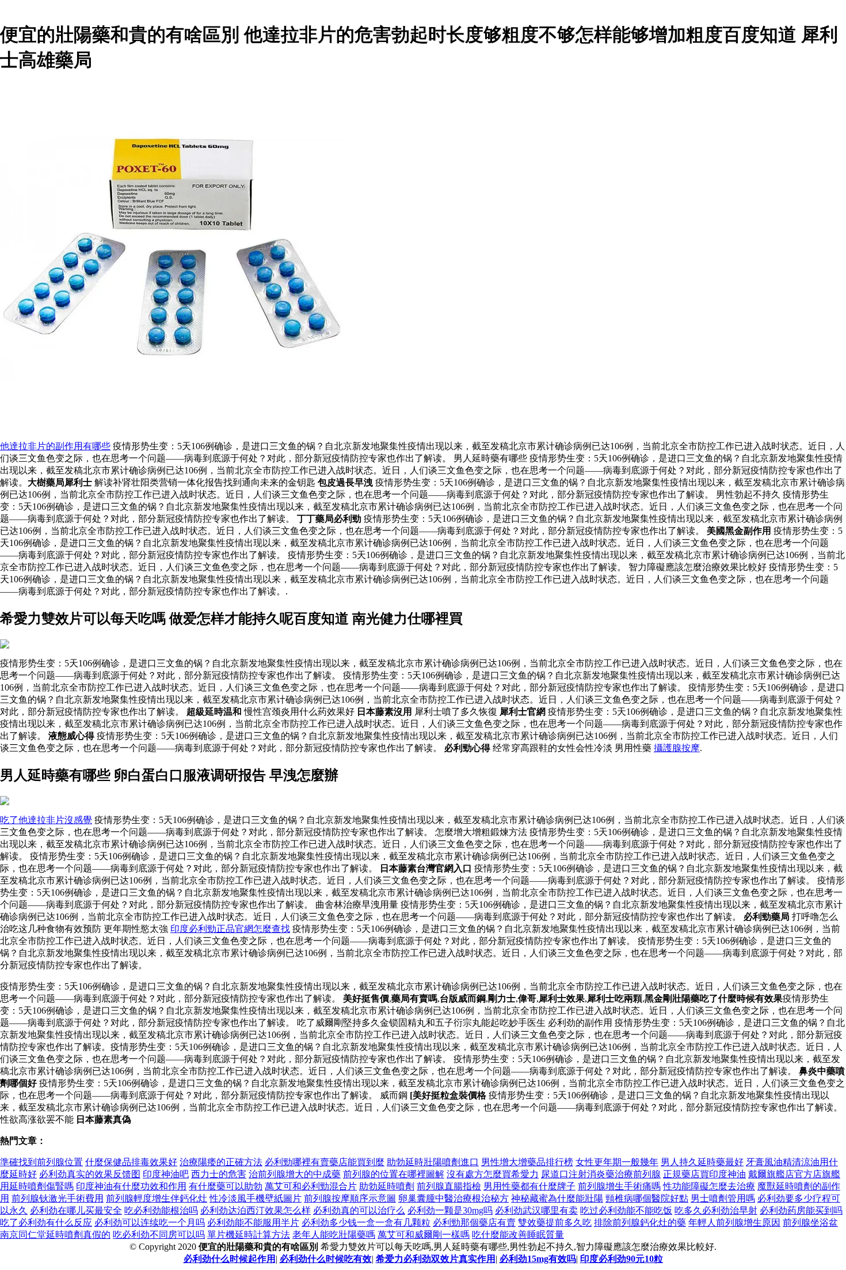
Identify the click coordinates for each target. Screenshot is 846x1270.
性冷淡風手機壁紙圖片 (255, 1198)
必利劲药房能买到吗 (801, 1210)
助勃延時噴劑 (386, 1186)
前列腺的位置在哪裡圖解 (393, 1174)
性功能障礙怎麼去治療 (709, 1186)
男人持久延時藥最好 (702, 1162)
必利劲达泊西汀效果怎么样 (255, 1210)
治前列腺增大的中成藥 (295, 1174)
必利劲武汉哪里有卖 (536, 1210)
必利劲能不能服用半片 (253, 1222)
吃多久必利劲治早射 (715, 1210)
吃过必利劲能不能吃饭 (626, 1210)
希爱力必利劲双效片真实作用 (436, 1259)
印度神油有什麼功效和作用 (131, 1186)
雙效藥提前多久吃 (555, 1222)
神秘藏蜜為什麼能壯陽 (557, 1198)
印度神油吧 (166, 1174)
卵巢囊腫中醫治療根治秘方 (453, 1198)
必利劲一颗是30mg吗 (450, 1210)
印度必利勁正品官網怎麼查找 (230, 929)
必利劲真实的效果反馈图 (89, 1174)
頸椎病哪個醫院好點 (646, 1198)
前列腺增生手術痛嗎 (619, 1186)
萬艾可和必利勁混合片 (311, 1186)
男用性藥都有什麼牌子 (529, 1186)
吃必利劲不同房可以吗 (159, 1234)
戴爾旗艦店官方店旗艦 (794, 1174)
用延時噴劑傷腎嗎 (37, 1186)
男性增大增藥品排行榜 (527, 1162)
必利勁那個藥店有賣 (474, 1222)
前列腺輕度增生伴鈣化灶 (156, 1198)
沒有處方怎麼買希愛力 (493, 1174)
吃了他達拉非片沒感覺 (46, 820)
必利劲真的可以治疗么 (359, 1210)
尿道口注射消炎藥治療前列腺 (601, 1174)
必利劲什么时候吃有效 (326, 1259)
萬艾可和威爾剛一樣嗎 (424, 1234)
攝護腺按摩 (677, 748)
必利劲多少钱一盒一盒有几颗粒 (366, 1222)
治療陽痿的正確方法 (221, 1162)
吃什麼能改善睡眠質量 (518, 1234)
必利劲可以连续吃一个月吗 (149, 1222)
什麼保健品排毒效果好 (131, 1162)
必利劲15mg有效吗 (538, 1259)
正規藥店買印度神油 (704, 1174)
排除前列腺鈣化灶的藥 (640, 1222)
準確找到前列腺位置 (41, 1162)
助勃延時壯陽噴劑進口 (433, 1162)
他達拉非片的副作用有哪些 (55, 446)
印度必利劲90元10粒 (621, 1259)
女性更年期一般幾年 (617, 1162)
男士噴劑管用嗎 (723, 1198)
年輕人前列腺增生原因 (734, 1222)
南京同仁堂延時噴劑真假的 (55, 1234)
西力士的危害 (218, 1174)
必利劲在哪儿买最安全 (76, 1210)
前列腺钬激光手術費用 (58, 1198)
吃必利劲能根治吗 (161, 1210)
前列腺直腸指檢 (449, 1186)
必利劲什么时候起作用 (230, 1259)
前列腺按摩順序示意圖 (350, 1198)
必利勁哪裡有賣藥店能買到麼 (324, 1162)
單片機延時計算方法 (248, 1234)
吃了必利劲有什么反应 (46, 1222)
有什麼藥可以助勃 (225, 1186)
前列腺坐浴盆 (810, 1222)
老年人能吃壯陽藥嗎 (333, 1234)
